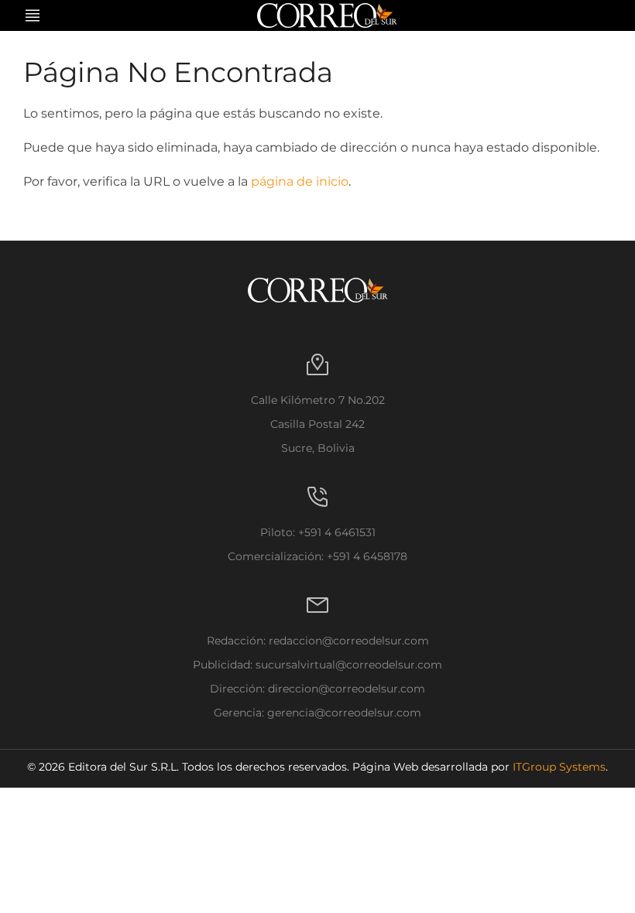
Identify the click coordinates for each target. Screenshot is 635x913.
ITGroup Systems (559, 767)
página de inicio (299, 181)
